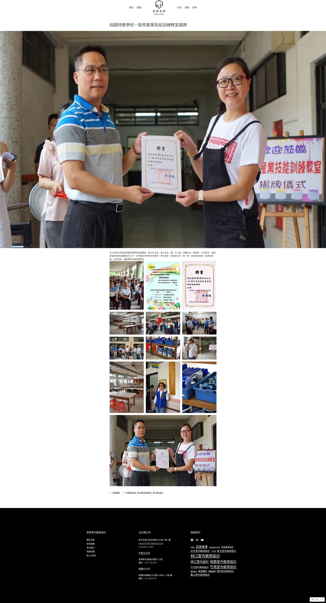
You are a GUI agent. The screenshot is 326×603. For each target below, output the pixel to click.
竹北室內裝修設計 (200, 567)
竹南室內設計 (131, 493)
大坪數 (213, 551)
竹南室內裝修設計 (223, 567)
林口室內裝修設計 (144, 493)
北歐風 (193, 547)
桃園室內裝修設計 (223, 562)
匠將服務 (116, 493)
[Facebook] (192, 539)
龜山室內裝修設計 (200, 574)
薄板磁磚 (211, 571)
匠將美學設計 (227, 547)
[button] (127, 285)
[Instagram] (197, 539)
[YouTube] (202, 539)
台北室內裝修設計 (200, 551)
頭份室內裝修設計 (225, 571)
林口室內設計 (158, 493)
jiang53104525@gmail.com (151, 543)
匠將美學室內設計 (214, 547)
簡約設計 (194, 571)
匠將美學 (202, 547)
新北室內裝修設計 (226, 551)
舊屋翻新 (202, 571)
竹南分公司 (144, 553)
